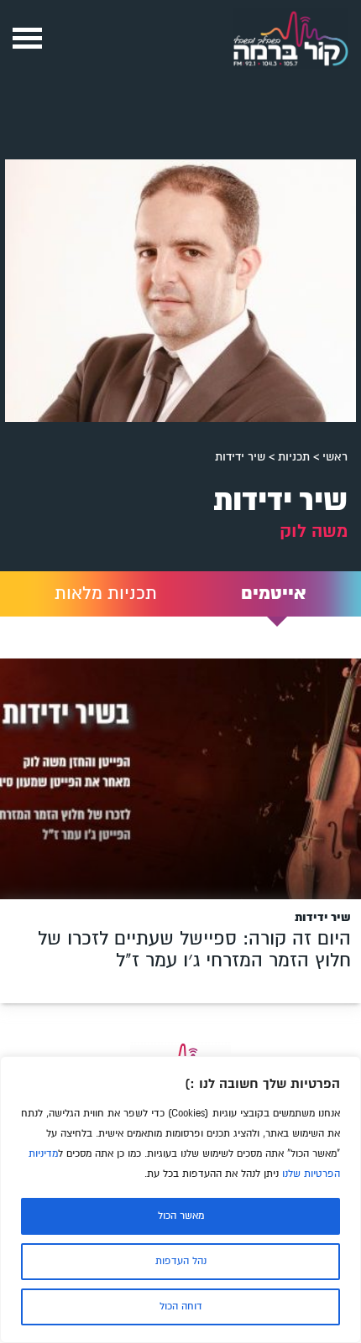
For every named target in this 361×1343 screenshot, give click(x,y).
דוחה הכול (181, 1306)
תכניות (294, 457)
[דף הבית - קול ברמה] (290, 71)
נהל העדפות (181, 1261)
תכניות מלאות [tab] (106, 594)
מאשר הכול (181, 1216)
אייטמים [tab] (273, 594)
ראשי (335, 457)
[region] (180, 1199)
